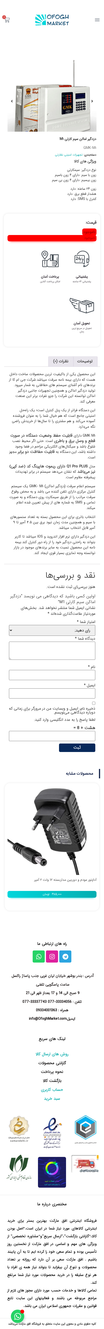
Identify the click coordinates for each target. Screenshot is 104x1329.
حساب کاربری (52, 1090)
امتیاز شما (86, 622)
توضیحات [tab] (85, 361)
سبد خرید (52, 1099)
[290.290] (52, 101)
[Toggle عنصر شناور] (17, 1316)
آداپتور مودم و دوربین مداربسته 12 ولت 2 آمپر (65, 879)
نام (91, 667)
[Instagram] (52, 956)
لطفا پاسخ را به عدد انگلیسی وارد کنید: (64, 720)
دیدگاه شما (85, 639)
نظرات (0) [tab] (60, 361)
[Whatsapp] (39, 956)
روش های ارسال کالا (52, 1054)
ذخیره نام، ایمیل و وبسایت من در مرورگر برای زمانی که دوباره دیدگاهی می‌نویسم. (52, 710)
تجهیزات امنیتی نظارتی (69, 154)
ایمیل (89, 685)
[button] (80, 773)
